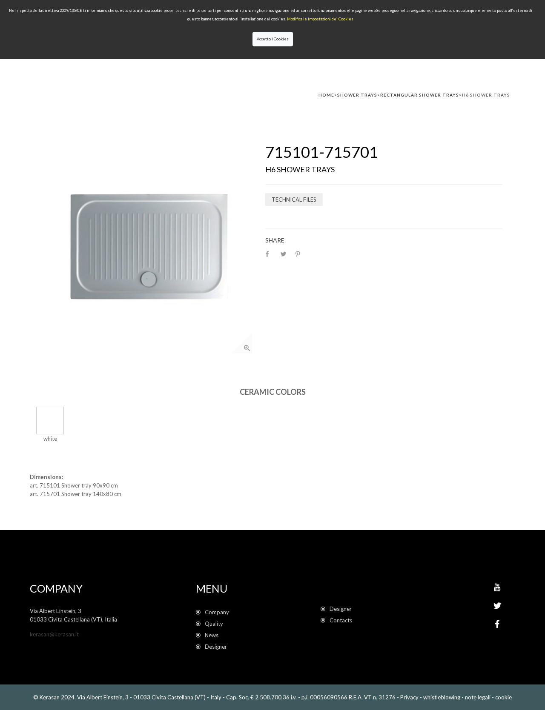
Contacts (341, 620)
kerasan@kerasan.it (54, 634)
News (213, 635)
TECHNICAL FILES (294, 199)
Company (217, 612)
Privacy (409, 697)
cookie (503, 697)
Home (326, 94)
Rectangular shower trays (419, 94)
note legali (477, 697)
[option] (147, 249)
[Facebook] (497, 624)
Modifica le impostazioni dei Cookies (320, 19)
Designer (216, 646)
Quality (215, 623)
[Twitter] (497, 605)
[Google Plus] (497, 587)
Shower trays (357, 94)
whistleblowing (441, 697)
